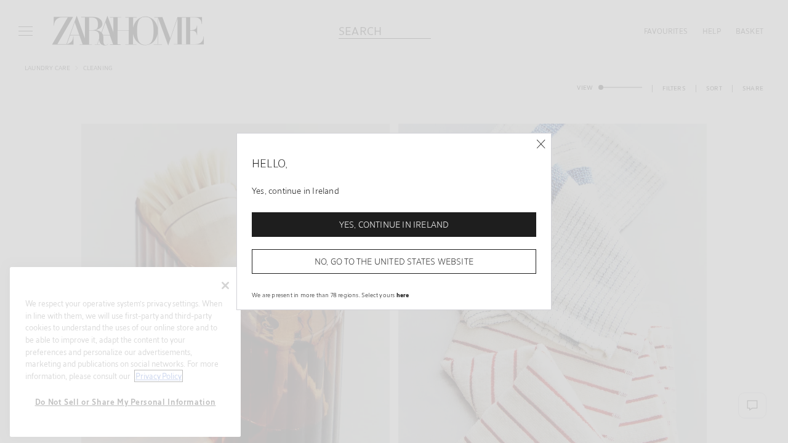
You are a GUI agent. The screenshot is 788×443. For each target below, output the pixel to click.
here (402, 294)
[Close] (541, 144)
